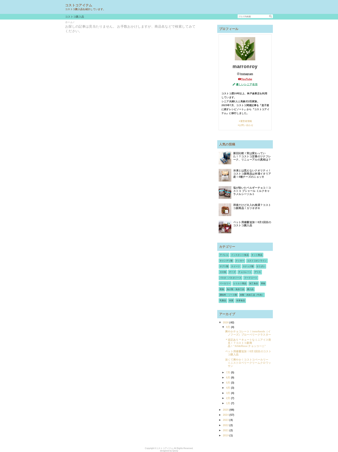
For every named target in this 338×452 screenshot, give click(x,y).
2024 (226, 414)
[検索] (270, 16)
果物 (263, 283)
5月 (228, 382)
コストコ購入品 (74, 16)
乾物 (222, 289)
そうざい (260, 266)
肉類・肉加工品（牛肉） (252, 295)
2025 (226, 409)
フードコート (250, 278)
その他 (223, 272)
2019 (226, 435)
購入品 (250, 289)
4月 (228, 387)
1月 (228, 403)
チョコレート (244, 272)
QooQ (175, 451)
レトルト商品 (239, 283)
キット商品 (256, 255)
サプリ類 (224, 266)
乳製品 (223, 300)
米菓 (231, 300)
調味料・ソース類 (228, 295)
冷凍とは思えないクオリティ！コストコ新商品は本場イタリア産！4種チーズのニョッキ (252, 173)
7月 (228, 372)
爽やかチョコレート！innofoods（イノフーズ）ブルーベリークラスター (248, 333)
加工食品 (253, 283)
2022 (226, 425)
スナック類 (248, 266)
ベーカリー (225, 283)
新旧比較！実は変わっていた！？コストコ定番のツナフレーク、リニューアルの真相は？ (252, 156)
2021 (226, 430)
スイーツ (235, 266)
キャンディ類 (226, 261)
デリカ (257, 272)
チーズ (232, 272)
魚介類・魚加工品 (235, 289)
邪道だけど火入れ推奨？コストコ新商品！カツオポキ (252, 206)
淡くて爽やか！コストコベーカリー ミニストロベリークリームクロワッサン (248, 362)
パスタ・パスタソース (230, 278)
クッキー (240, 261)
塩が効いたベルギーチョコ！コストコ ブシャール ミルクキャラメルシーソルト (252, 190)
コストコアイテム (78, 5)
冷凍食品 (240, 300)
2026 (226, 322)
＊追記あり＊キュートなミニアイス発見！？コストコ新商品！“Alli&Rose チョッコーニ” (248, 342)
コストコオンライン (257, 261)
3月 (228, 392)
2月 (228, 398)
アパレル (224, 255)
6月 (228, 377)
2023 (226, 419)
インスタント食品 (240, 255)
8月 (228, 326)
